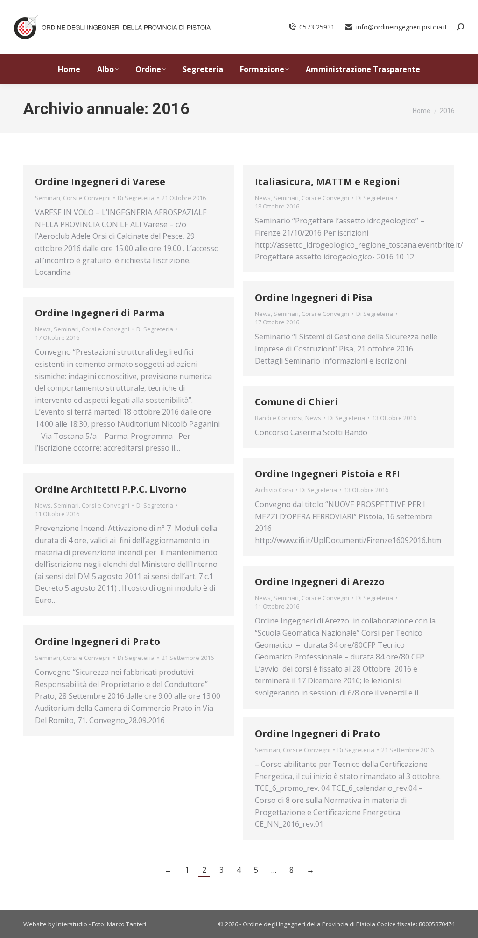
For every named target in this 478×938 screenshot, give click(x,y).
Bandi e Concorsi (278, 418)
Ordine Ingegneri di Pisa (314, 297)
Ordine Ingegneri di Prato (97, 641)
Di (136, 197)
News (263, 197)
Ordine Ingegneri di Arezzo (320, 581)
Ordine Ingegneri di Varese (100, 181)
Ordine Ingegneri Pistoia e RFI (327, 473)
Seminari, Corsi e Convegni (73, 197)
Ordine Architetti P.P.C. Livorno (111, 489)
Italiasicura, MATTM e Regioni (327, 181)
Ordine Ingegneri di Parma (100, 313)
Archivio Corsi (274, 490)
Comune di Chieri (296, 401)
